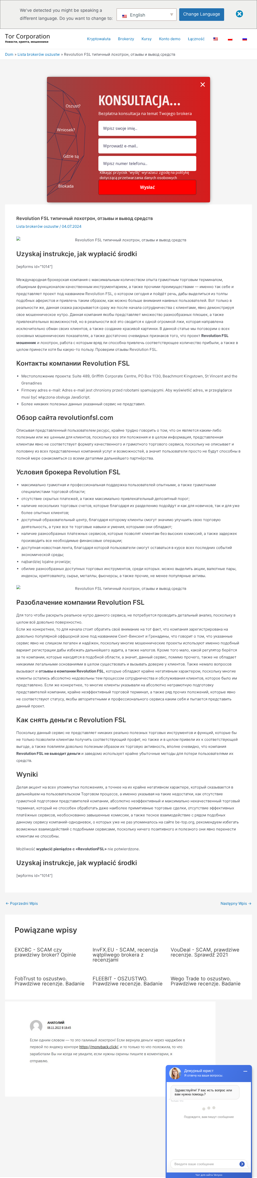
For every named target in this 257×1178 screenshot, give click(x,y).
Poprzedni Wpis (22, 903)
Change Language (201, 14)
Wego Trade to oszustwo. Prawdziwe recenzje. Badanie (206, 981)
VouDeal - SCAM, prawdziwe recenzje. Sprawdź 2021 (205, 952)
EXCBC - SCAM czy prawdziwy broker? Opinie (45, 952)
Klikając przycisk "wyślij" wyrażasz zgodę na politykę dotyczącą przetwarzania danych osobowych (144, 175)
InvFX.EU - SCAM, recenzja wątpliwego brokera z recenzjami (125, 955)
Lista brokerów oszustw (37, 226)
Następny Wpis (236, 903)
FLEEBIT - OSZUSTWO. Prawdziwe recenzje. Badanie (128, 981)
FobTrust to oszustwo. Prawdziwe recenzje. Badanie (50, 981)
